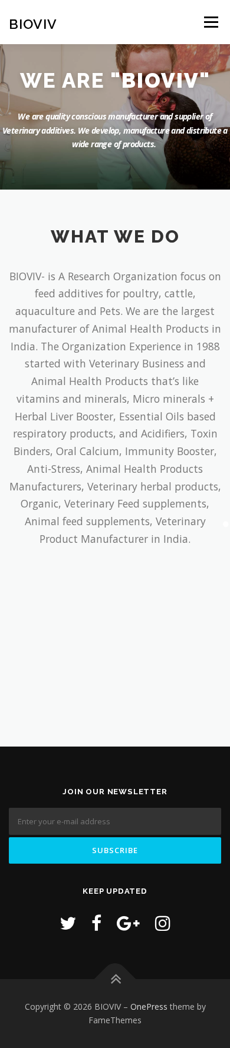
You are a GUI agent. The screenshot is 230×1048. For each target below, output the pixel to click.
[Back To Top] (115, 979)
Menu (210, 22)
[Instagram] (162, 923)
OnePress (148, 1006)
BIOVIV (33, 23)
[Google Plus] (128, 923)
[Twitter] (68, 923)
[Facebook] (96, 923)
